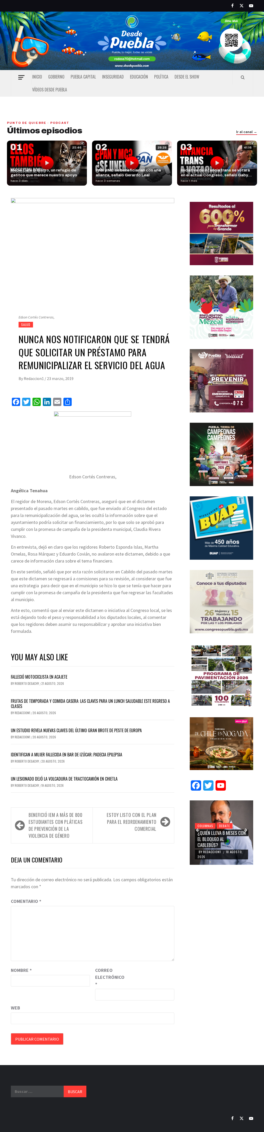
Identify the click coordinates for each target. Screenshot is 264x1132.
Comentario (26, 901)
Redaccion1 (34, 378)
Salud (25, 324)
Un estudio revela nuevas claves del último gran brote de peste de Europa (76, 730)
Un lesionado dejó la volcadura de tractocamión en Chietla (64, 779)
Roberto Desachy (27, 683)
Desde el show (187, 77)
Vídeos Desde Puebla (49, 90)
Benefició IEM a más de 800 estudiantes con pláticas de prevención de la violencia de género (55, 825)
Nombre (21, 970)
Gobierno (56, 77)
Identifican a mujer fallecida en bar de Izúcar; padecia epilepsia (66, 754)
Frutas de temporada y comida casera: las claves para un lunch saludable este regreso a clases (90, 704)
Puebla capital (83, 77)
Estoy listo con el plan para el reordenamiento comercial (131, 821)
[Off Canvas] (21, 77)
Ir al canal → (246, 132)
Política (161, 77)
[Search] (243, 77)
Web (15, 1008)
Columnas (205, 826)
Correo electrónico (108, 977)
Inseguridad (113, 77)
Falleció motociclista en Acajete (39, 677)
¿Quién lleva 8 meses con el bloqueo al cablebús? (221, 838)
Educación (139, 77)
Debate (224, 826)
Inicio (37, 77)
